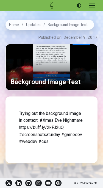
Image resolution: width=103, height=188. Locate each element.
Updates (33, 25)
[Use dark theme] (78, 5)
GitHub (28, 183)
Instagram (38, 183)
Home (14, 25)
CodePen (58, 183)
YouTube (48, 183)
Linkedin (18, 183)
